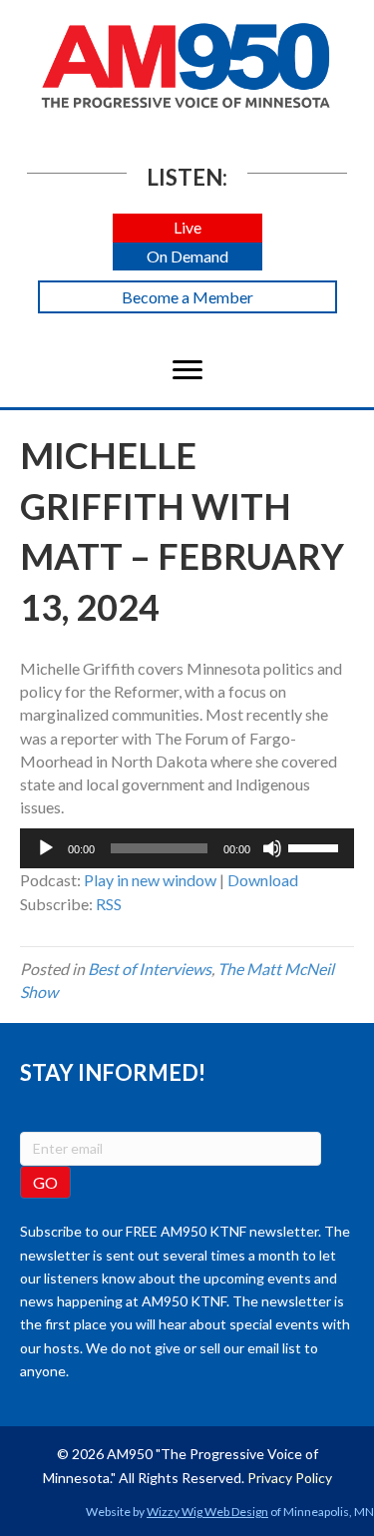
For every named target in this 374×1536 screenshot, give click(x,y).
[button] (187, 228)
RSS (109, 903)
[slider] (316, 846)
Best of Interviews (149, 968)
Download (262, 879)
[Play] (46, 848)
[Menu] (187, 370)
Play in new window (150, 879)
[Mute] (272, 848)
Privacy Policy (289, 1477)
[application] (187, 848)
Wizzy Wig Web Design (207, 1511)
